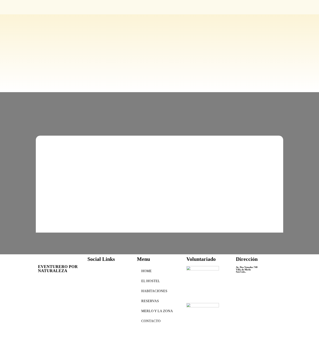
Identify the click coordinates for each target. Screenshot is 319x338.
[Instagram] (104, 271)
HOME (146, 271)
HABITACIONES (154, 291)
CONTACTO (151, 321)
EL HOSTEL (150, 281)
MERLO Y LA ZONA (157, 311)
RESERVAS (150, 301)
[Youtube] (92, 271)
